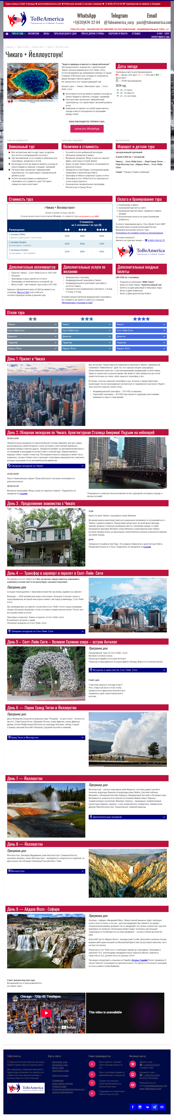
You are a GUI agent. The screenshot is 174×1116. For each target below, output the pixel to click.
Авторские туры (59, 1062)
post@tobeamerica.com (156, 1086)
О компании (58, 1080)
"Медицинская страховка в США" (77, 303)
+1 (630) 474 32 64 (114, 4)
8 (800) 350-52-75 (156, 240)
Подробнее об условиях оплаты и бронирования (139, 233)
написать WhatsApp (87, 128)
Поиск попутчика (60, 1075)
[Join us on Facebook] (132, 1106)
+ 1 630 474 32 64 (151, 1065)
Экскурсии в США (60, 1071)
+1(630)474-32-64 (86, 22)
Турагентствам (59, 1086)
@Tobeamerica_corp (119, 22)
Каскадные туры (60, 1065)
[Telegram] (154, 1106)
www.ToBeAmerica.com (150, 1088)
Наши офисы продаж (62, 1083)
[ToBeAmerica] (35, 19)
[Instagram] (140, 1106)
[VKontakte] (147, 1106)
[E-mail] (162, 1106)
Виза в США (58, 1068)
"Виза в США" (23, 292)
